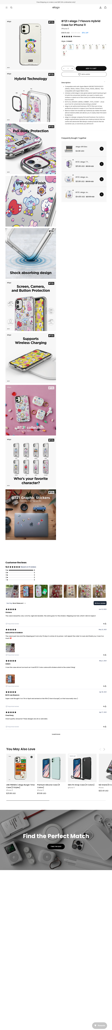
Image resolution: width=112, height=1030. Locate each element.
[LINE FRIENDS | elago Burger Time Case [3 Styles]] (20, 768)
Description (66, 82)
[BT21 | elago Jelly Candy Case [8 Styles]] (69, 179)
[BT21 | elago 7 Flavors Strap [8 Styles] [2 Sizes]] (69, 164)
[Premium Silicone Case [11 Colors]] (51, 768)
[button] (104, 749)
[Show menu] (6, 7)
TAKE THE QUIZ (56, 846)
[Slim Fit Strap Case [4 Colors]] (82, 768)
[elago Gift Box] (69, 148)
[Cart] (105, 7)
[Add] (102, 149)
